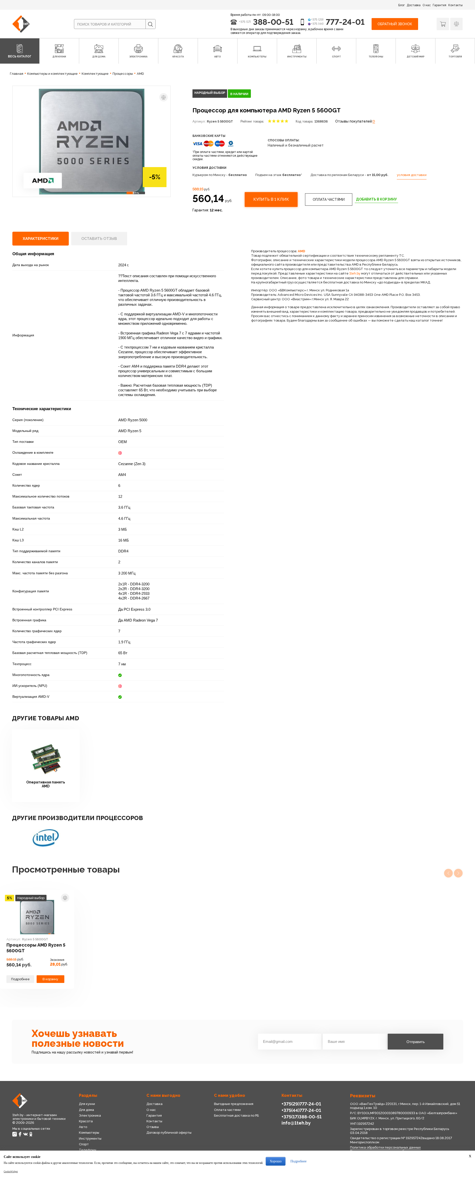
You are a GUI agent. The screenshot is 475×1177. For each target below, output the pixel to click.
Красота (86, 1121)
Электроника (90, 1115)
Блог (401, 5)
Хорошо (276, 1161)
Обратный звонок (395, 24)
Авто (83, 1127)
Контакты (455, 5)
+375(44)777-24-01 (301, 1110)
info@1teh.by (296, 1123)
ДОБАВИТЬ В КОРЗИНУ (376, 199)
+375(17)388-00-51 (302, 1116)
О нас (427, 5)
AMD (301, 251)
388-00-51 (273, 21)
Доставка (414, 5)
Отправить (415, 1042)
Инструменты (90, 1138)
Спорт (84, 1144)
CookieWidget (11, 1171)
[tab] (41, 238)
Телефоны (87, 1150)
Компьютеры (89, 1132)
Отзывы (152, 1127)
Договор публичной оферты (168, 1132)
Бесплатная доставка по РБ (236, 1115)
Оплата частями (329, 199)
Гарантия (439, 5)
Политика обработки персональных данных (385, 1147)
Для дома (86, 1110)
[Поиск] (150, 24)
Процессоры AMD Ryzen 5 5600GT (35, 947)
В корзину (50, 979)
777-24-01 (345, 21)
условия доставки (412, 175)
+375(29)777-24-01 (301, 1103)
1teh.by (354, 273)
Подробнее (20, 979)
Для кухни (87, 1104)
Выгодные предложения (233, 1104)
